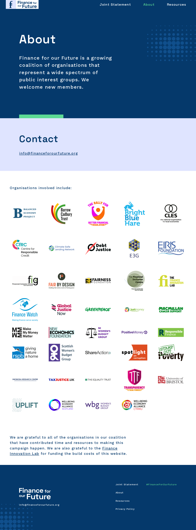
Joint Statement (115, 4)
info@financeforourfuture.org (48, 153)
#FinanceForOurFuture (161, 484)
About (149, 4)
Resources (176, 4)
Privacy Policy (125, 509)
